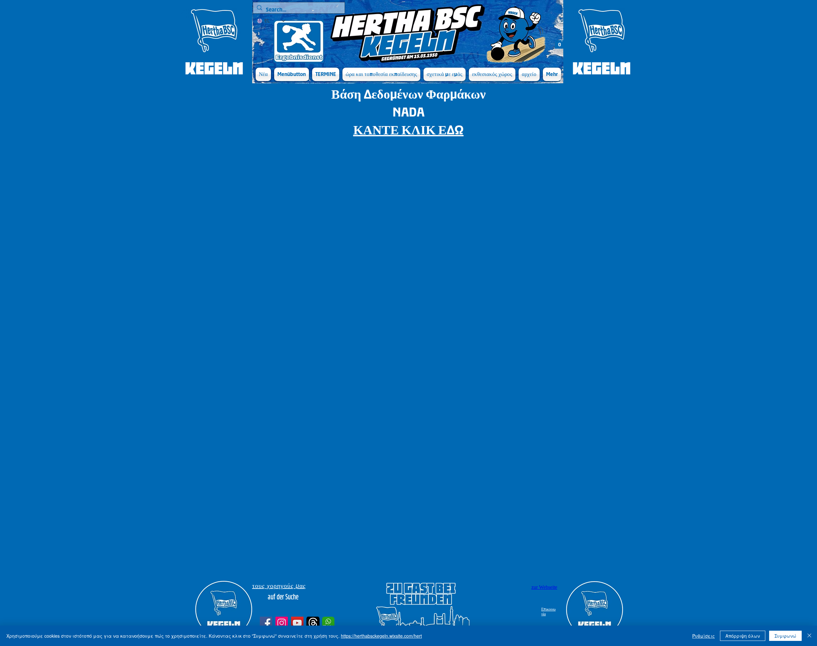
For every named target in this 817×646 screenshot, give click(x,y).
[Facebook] (266, 623)
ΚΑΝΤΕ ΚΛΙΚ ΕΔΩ (408, 130)
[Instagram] (281, 623)
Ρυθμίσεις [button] (703, 636)
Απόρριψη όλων (742, 636)
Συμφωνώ (785, 636)
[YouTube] (297, 623)
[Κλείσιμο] (809, 636)
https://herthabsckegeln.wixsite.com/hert (381, 636)
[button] (292, 74)
